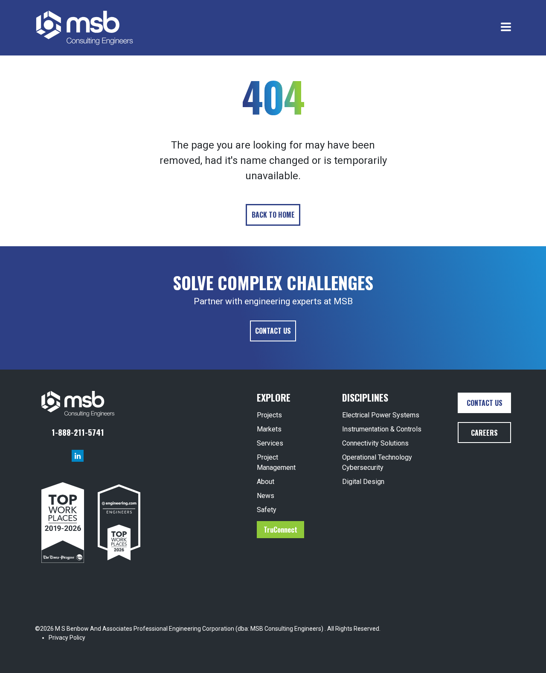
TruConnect (280, 529)
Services (270, 443)
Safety (266, 510)
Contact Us (273, 331)
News (265, 496)
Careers (484, 433)
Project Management (276, 462)
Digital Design (363, 482)
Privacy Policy (67, 637)
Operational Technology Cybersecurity (377, 462)
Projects (269, 415)
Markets (269, 429)
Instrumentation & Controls (381, 429)
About (265, 482)
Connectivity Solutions (375, 443)
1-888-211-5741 (78, 432)
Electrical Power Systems (380, 415)
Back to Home (273, 215)
